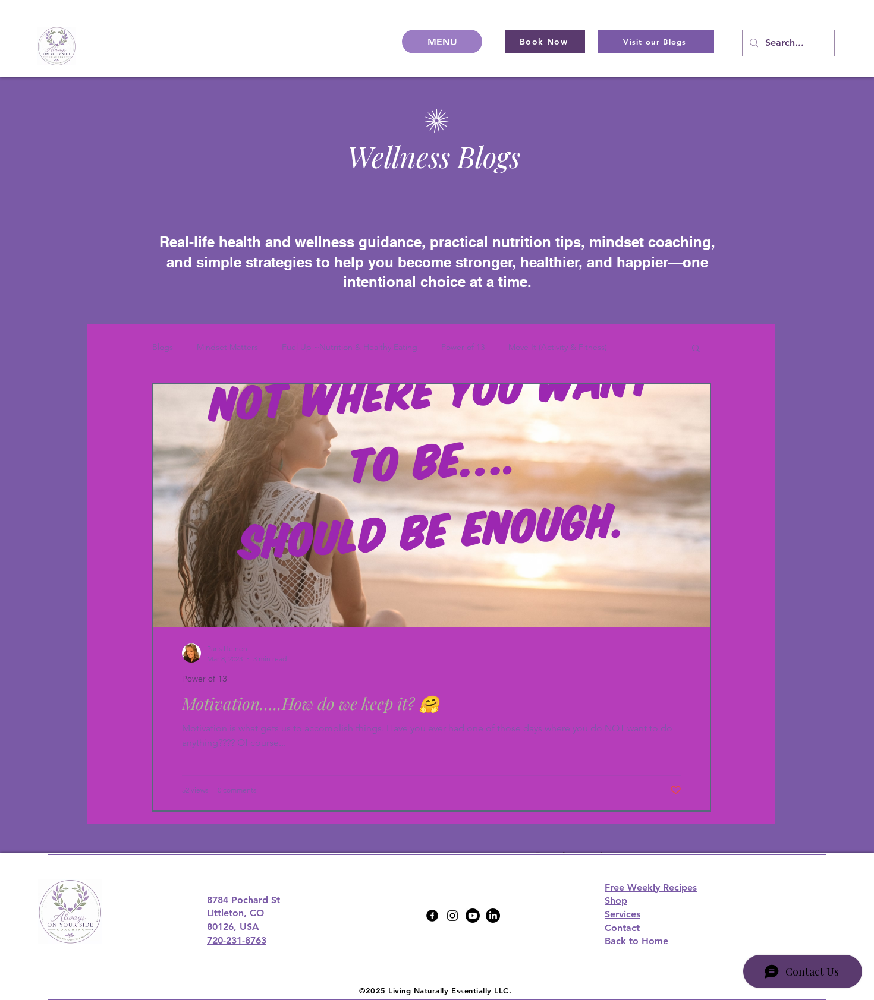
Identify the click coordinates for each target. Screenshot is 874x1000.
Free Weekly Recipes (651, 887)
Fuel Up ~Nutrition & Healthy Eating (349, 347)
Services (622, 914)
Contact (622, 927)
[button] (696, 349)
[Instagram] (452, 915)
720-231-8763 (236, 940)
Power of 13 (463, 347)
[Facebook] (432, 915)
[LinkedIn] (493, 915)
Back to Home (636, 941)
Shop (616, 900)
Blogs (162, 347)
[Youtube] (473, 915)
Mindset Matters (227, 347)
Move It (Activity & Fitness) (557, 347)
